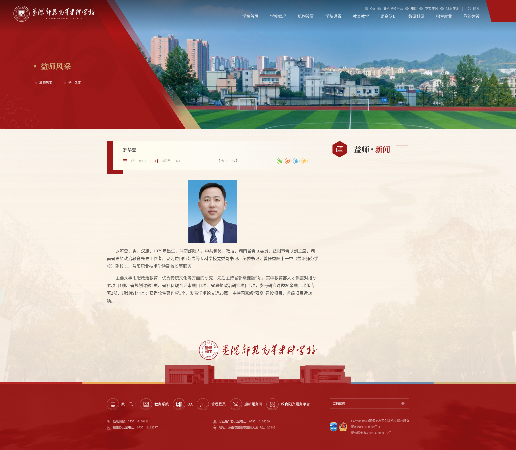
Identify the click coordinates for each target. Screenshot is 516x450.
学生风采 (74, 83)
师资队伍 (389, 16)
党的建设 (472, 16)
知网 (414, 8)
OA (373, 8)
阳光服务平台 (393, 8)
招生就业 (444, 16)
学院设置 (333, 16)
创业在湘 (452, 8)
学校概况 (278, 16)
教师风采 (45, 83)
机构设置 (306, 16)
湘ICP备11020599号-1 (365, 426)
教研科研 (416, 16)
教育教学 (361, 16)
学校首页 (250, 16)
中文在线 (431, 8)
